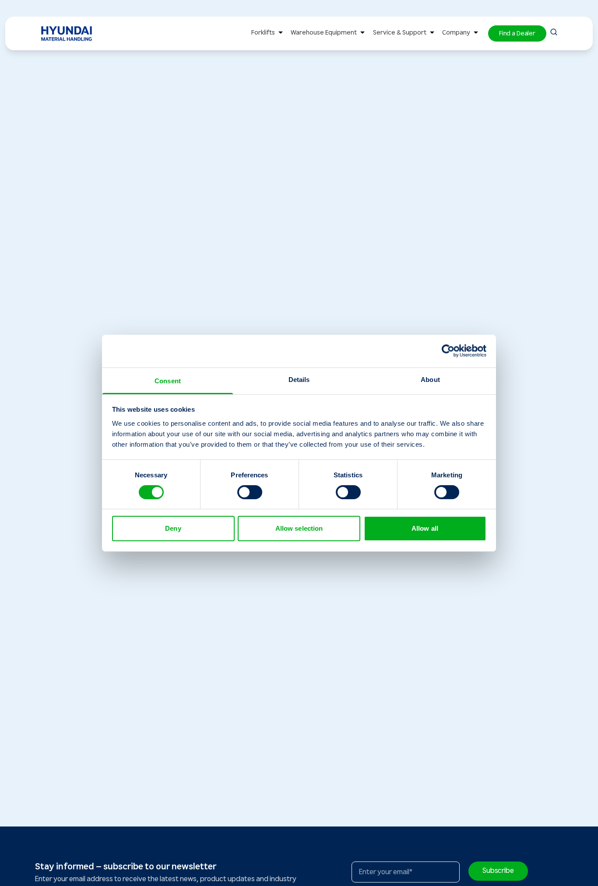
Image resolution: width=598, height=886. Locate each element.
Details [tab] (299, 379)
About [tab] (430, 379)
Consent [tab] (168, 380)
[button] (517, 33)
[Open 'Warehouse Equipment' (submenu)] (362, 33)
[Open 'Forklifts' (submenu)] (280, 33)
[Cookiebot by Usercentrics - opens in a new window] (448, 350)
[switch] (249, 492)
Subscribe (498, 871)
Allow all (425, 528)
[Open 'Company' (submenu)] (476, 33)
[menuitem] (268, 34)
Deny (173, 528)
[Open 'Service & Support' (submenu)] (432, 33)
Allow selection (299, 528)
